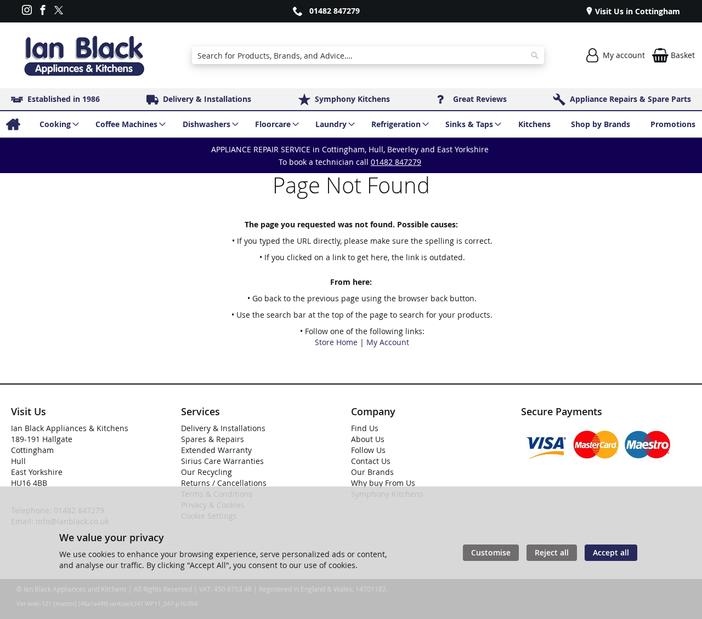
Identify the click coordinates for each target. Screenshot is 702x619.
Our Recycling (206, 472)
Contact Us (370, 461)
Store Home (336, 342)
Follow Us (368, 450)
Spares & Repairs (212, 439)
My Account (387, 342)
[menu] (351, 124)
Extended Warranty (216, 450)
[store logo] (84, 56)
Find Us (364, 428)
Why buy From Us (383, 483)
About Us (367, 439)
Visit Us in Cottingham (636, 11)
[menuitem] (13, 124)
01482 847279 (334, 10)
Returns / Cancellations (224, 483)
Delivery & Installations (223, 428)
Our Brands (372, 472)
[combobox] (368, 55)
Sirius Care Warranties (222, 461)
